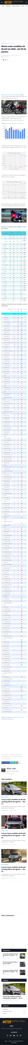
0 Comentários (6, 56)
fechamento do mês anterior (16, 120)
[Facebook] (3, 59)
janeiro (24, 227)
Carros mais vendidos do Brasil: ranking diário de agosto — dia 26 (13, 835)
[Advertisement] (14, 24)
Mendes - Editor (11, 769)
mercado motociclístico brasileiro (11, 94)
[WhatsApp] (14, 762)
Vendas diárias (16, 6)
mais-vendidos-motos (6, 758)
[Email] (7, 59)
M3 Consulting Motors (18, 1041)
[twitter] (11, 773)
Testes (22, 6)
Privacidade (14, 1042)
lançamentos (14, 1009)
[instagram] (7, 773)
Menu (2, 2)
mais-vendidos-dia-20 (6, 756)
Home (2, 6)
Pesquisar (26, 2)
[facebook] (9, 773)
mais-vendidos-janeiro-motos (17, 756)
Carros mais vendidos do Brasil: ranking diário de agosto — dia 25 (13, 869)
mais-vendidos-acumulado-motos (15, 754)
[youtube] (13, 773)
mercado (14, 1013)
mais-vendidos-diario (14, 1011)
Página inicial (4, 43)
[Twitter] (5, 59)
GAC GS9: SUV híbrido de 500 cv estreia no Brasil (10, 962)
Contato (10, 1041)
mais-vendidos (11, 43)
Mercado (8, 6)
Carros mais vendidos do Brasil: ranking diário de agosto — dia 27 (13, 801)
